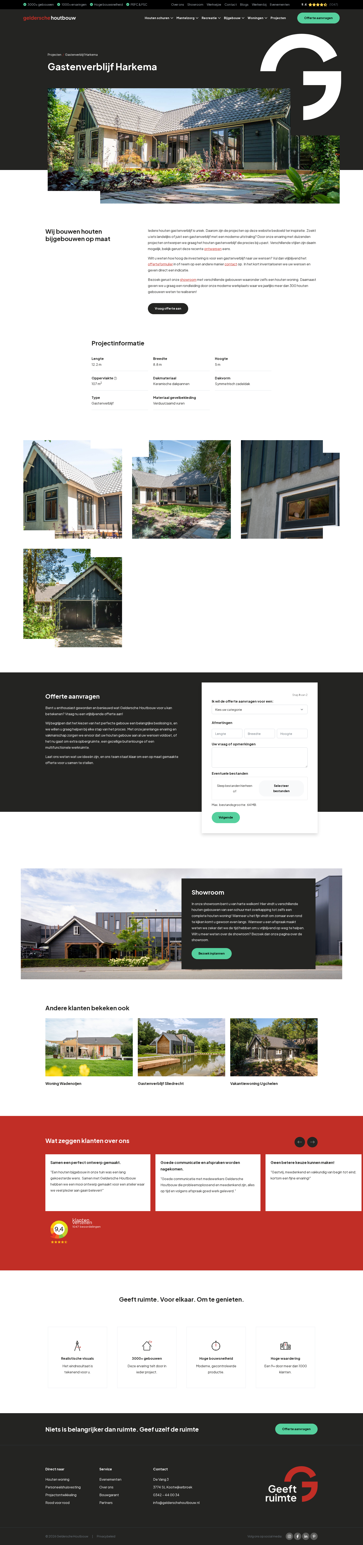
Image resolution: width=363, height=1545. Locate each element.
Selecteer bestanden (281, 788)
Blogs (244, 4)
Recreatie (209, 18)
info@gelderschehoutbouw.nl (176, 1502)
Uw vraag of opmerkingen (234, 744)
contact (231, 264)
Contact (231, 4)
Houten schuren (157, 18)
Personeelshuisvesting (63, 1487)
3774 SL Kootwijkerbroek (172, 1487)
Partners (106, 1502)
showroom (188, 279)
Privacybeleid (106, 1536)
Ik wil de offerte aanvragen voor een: (243, 701)
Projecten (278, 18)
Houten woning (57, 1479)
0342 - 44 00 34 (166, 1495)
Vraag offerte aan (168, 308)
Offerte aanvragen (318, 18)
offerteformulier (160, 264)
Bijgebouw (232, 18)
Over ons (177, 4)
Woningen (255, 18)
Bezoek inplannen (212, 953)
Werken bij (259, 4)
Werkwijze (214, 4)
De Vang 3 (161, 1479)
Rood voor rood (57, 1502)
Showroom (195, 4)
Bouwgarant (109, 1495)
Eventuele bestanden (230, 773)
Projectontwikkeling (60, 1495)
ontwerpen (213, 248)
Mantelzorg (185, 18)
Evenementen (280, 4)
